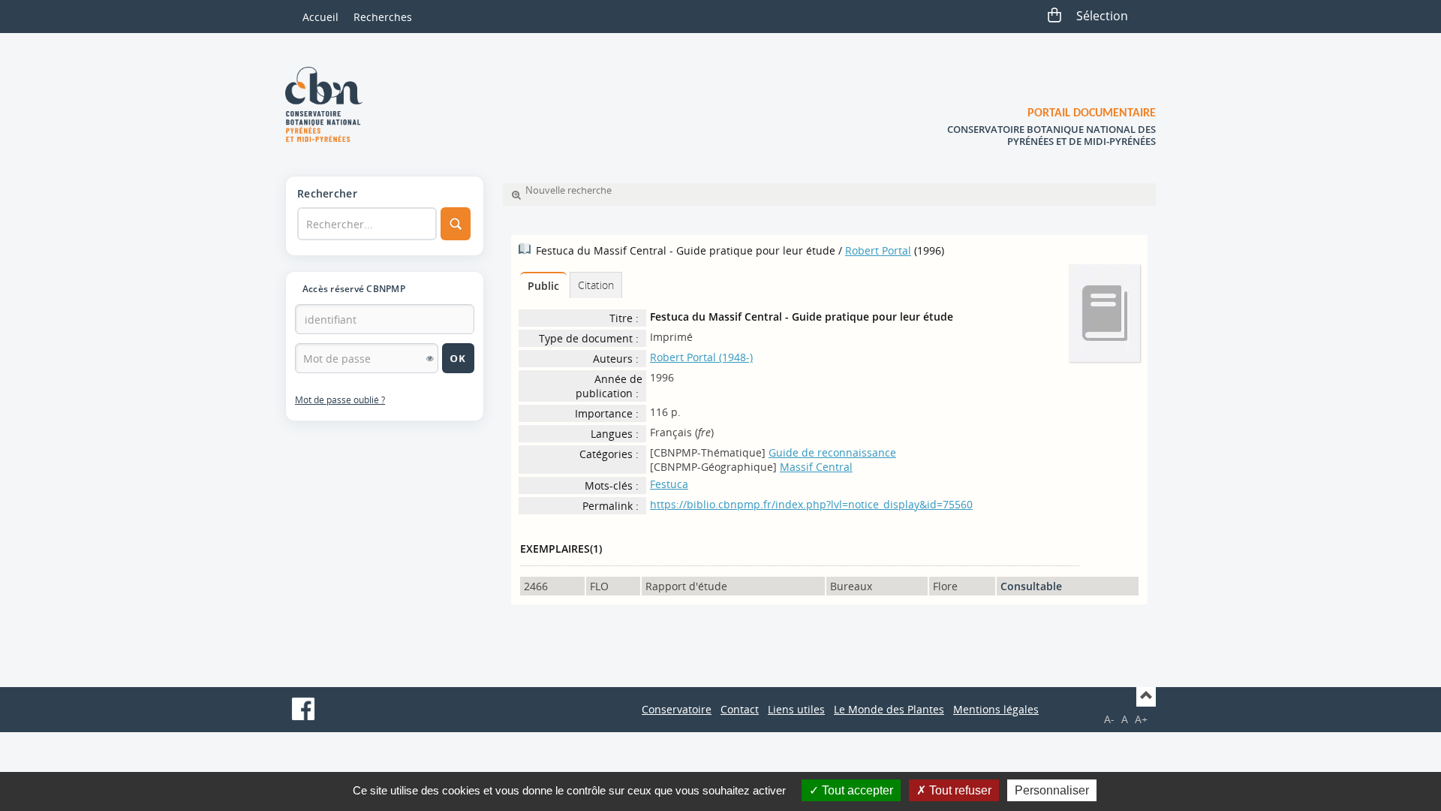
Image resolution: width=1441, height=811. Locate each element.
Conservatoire (676, 709)
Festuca (669, 484)
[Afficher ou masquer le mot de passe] (430, 358)
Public (543, 286)
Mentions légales (996, 709)
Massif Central (816, 467)
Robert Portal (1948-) (701, 357)
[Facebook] (303, 709)
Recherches (382, 17)
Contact (739, 709)
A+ (1141, 719)
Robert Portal (878, 250)
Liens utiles (796, 709)
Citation (596, 285)
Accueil (320, 17)
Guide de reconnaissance (832, 452)
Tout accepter (856, 790)
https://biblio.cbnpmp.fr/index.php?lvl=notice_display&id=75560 (811, 504)
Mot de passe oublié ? (340, 399)
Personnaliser (1052, 790)
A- (1109, 719)
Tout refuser (958, 790)
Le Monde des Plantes (889, 709)
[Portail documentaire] (329, 104)
